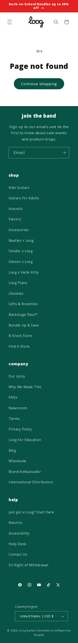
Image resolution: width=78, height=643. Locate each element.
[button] (9, 22)
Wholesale (17, 461)
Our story (17, 376)
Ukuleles (16, 293)
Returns (16, 522)
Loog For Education (25, 440)
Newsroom (18, 408)
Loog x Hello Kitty (24, 272)
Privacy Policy (20, 429)
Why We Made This (25, 387)
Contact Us (18, 554)
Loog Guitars (28, 630)
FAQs (13, 397)
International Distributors (31, 482)
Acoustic (16, 208)
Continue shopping (39, 83)
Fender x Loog (21, 251)
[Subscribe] (64, 152)
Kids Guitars (19, 187)
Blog (12, 450)
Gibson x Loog (21, 261)
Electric (15, 219)
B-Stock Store (20, 335)
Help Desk (17, 544)
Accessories (19, 230)
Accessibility (19, 533)
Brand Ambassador (25, 471)
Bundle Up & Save (24, 325)
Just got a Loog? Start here (31, 512)
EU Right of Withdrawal (28, 565)
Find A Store (19, 346)
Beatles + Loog (21, 240)
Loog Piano (18, 283)
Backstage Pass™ (23, 314)
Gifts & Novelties (23, 304)
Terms (14, 418)
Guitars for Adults (24, 198)
